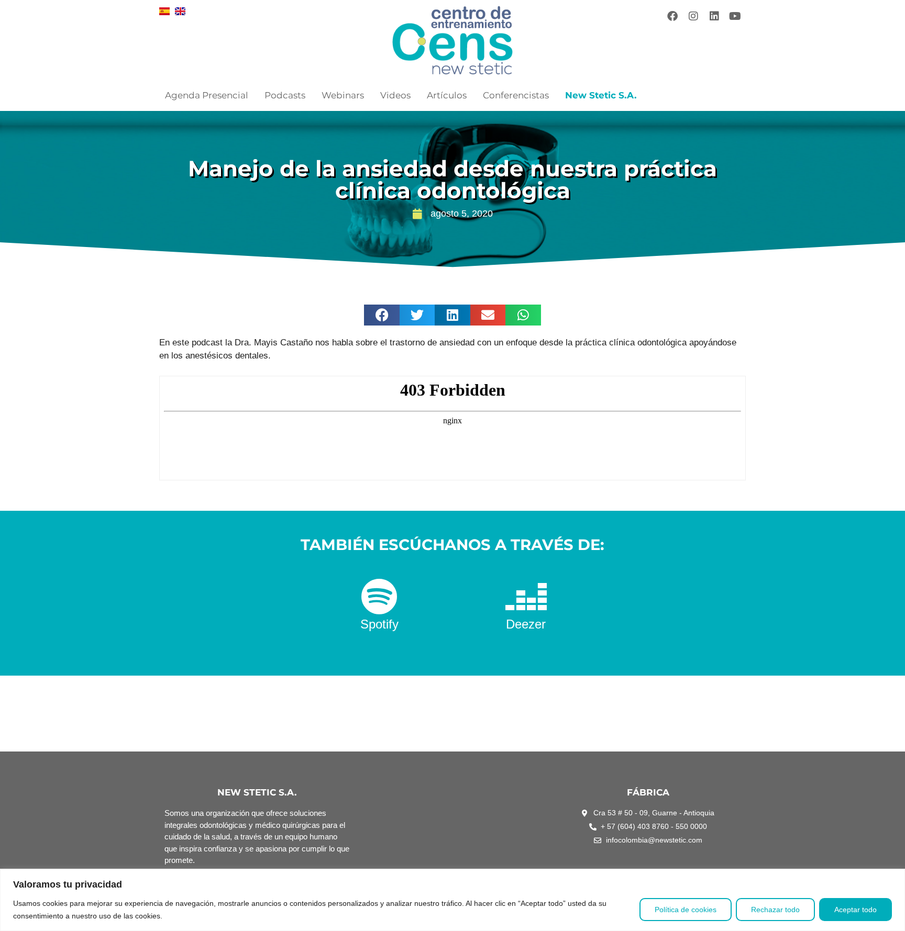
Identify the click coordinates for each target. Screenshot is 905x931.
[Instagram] (693, 16)
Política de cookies (685, 909)
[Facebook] (672, 16)
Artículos (447, 95)
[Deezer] (525, 596)
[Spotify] (379, 596)
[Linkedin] (714, 16)
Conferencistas (516, 95)
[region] (452, 900)
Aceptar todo (855, 909)
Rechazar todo (775, 909)
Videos (395, 95)
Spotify (379, 624)
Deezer (526, 624)
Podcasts (284, 95)
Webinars (343, 95)
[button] (382, 315)
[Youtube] (735, 16)
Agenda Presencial (206, 95)
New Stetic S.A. (600, 95)
